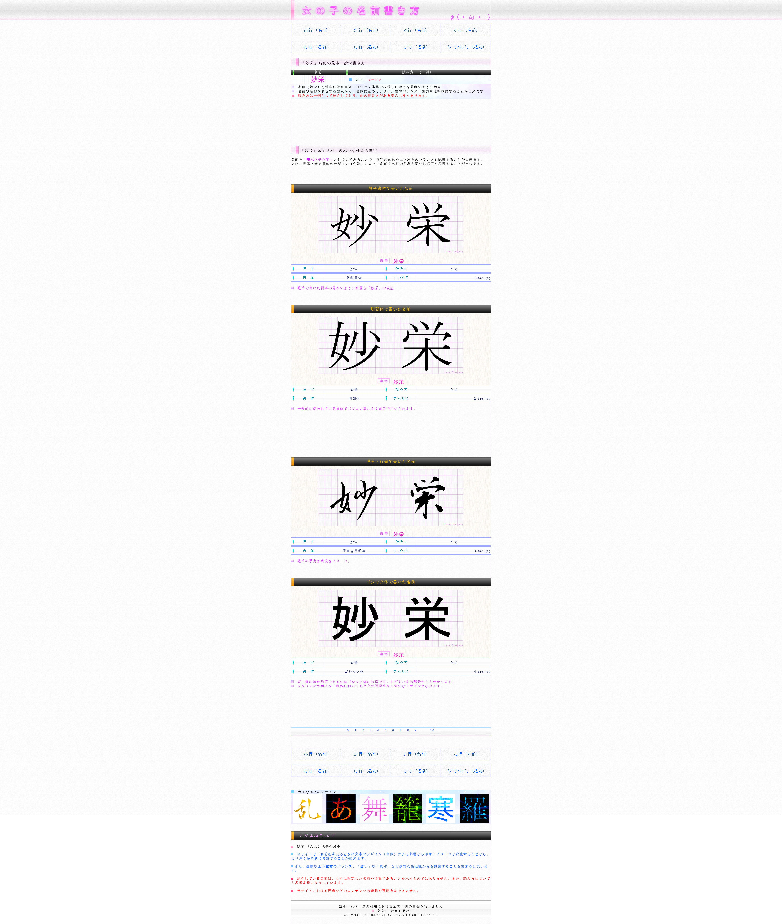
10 (432, 730)
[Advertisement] (365, 119)
